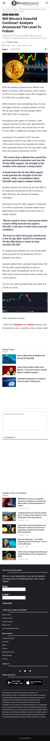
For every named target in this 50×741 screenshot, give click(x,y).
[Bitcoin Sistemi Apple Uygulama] (34, 685)
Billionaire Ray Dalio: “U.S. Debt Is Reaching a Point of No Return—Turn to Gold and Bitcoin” (32, 541)
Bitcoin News (6, 615)
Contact (5, 659)
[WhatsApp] (22, 339)
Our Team (5, 642)
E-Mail (6, 594)
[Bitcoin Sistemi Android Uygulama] (15, 685)
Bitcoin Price (6, 625)
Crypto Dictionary (8, 638)
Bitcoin (11, 14)
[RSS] (20, 671)
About (4, 645)
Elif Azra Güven (12, 42)
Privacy (4, 648)
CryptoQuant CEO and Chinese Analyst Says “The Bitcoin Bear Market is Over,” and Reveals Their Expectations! (32, 515)
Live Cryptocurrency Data (10, 628)
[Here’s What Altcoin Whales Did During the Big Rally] (9, 359)
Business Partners (8, 652)
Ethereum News (7, 618)
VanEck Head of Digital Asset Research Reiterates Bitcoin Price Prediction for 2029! (32, 554)
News (16, 14)
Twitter (30, 324)
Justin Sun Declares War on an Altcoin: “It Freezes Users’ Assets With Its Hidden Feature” (32, 370)
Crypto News (6, 9)
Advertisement (7, 655)
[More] (38, 339)
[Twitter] (17, 339)
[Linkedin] (27, 339)
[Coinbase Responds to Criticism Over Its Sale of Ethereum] (9, 382)
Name (5, 586)
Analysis (15, 9)
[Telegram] (33, 339)
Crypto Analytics (7, 621)
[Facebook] (11, 339)
